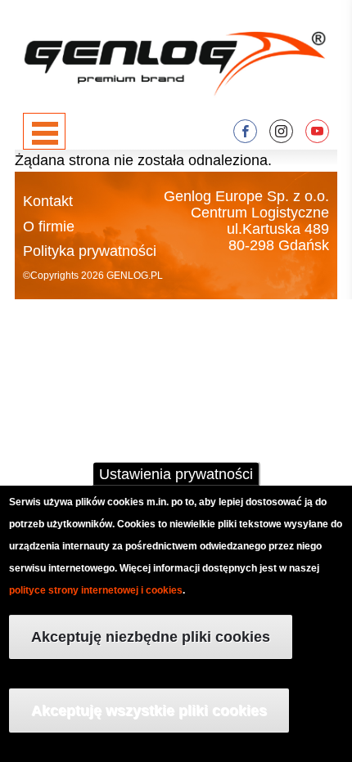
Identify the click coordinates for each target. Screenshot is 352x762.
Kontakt (48, 201)
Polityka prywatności (89, 251)
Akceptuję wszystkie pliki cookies (149, 710)
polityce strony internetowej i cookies (96, 590)
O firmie (48, 226)
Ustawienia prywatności (176, 474)
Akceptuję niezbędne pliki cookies (150, 637)
